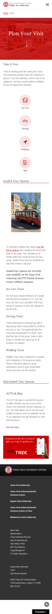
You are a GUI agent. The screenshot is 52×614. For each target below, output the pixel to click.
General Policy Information (19, 567)
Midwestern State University (23, 517)
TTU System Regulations (18, 554)
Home (5, 13)
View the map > (13, 427)
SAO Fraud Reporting (17, 547)
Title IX (12, 570)
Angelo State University (20, 501)
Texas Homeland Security (18, 540)
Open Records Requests (18, 574)
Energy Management (17, 550)
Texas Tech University (20, 485)
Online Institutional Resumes (20, 537)
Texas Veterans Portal (17, 544)
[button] (47, 4)
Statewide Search (16, 534)
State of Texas (14, 530)
